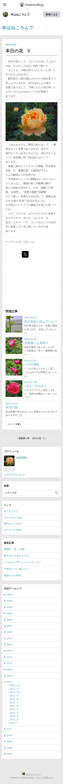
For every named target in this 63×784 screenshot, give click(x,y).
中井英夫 (51, 166)
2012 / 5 (14, 709)
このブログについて (14, 474)
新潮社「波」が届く (15, 549)
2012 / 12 (15, 685)
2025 (9, 600)
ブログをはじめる (13, 517)
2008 (9, 747)
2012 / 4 (14, 712)
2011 (9, 729)
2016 (9, 657)
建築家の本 (23, 438)
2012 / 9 (14, 695)
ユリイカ (13, 70)
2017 (9, 650)
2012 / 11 (15, 688)
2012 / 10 (15, 692)
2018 (9, 644)
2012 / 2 (14, 719)
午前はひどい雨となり (16, 568)
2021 (9, 625)
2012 (9, 681)
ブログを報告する (44, 777)
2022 (9, 619)
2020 (9, 632)
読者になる (52, 14)
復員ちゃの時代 (13, 575)
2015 (9, 663)
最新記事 (9, 543)
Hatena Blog (28, 777)
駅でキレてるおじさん (16, 555)
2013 (9, 675)
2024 (9, 607)
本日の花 (12, 407)
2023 (9, 613)
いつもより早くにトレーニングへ (23, 562)
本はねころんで (20, 14)
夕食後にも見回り (36, 343)
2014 (9, 669)
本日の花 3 (18, 50)
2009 (9, 741)
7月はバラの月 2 (35, 386)
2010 (9, 735)
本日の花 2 (39, 438)
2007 (9, 754)
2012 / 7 (14, 702)
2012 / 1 (14, 722)
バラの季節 (31, 364)
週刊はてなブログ (13, 523)
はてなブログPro (13, 530)
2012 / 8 (14, 699)
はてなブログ (11, 511)
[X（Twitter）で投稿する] (25, 254)
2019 (9, 638)
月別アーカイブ (13, 588)
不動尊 (39, 183)
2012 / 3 (14, 716)
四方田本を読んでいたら (40, 321)
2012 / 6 (14, 705)
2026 (9, 594)
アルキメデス (38, 213)
